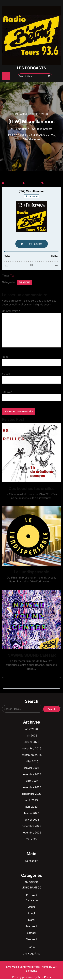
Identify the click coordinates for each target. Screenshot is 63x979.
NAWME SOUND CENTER (31, 655)
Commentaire (11, 311)
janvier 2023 (31, 819)
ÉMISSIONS (38, 135)
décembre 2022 (31, 826)
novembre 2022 (31, 832)
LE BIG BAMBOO (31, 887)
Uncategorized (32, 953)
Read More (30, 452)
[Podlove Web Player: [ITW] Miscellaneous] (31, 228)
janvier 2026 (31, 742)
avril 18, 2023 (13, 182)
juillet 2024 (31, 780)
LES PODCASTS (31, 68)
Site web (7, 392)
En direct (31, 895)
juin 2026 (31, 735)
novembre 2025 (31, 748)
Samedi (31, 932)
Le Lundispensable (31, 571)
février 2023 (31, 813)
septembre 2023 (31, 793)
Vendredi (31, 939)
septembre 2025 (32, 755)
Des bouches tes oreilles (31, 488)
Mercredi (31, 926)
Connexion (31, 860)
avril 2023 (31, 806)
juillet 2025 (31, 761)
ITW (12, 275)
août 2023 (31, 800)
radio (31, 947)
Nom (5, 356)
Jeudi (31, 907)
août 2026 (31, 729)
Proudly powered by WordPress (31, 977)
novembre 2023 (31, 787)
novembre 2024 (31, 774)
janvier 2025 (31, 767)
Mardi (31, 919)
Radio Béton (33, 182)
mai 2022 (31, 839)
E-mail (6, 374)
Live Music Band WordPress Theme (27, 966)
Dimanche (32, 900)
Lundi (31, 913)
